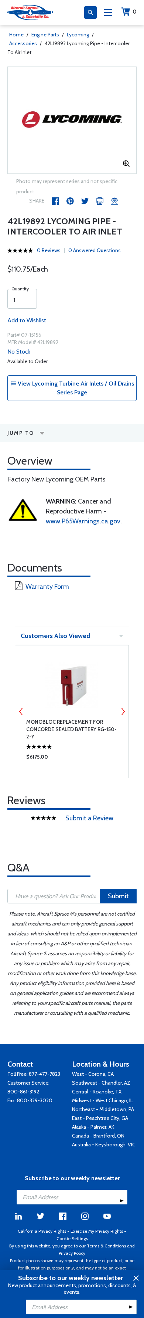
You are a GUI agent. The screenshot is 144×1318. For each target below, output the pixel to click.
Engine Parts (45, 34)
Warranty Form (47, 586)
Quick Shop (72, 758)
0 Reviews (49, 250)
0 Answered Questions (94, 250)
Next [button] (123, 711)
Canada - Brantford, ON (98, 1135)
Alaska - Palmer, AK (93, 1127)
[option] (72, 120)
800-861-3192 (23, 1091)
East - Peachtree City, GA (100, 1118)
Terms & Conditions (106, 1246)
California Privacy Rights (42, 1231)
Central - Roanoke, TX (96, 1091)
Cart (135, 11)
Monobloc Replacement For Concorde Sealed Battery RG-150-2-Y (71, 729)
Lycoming (78, 34)
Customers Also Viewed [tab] (55, 636)
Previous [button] (21, 711)
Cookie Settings (72, 1238)
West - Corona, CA (93, 1074)
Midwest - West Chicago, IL (102, 1100)
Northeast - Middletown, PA (103, 1109)
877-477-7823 (44, 1074)
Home (16, 34)
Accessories (23, 43)
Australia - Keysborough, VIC (104, 1144)
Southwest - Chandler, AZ (101, 1082)
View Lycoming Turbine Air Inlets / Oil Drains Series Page (75, 388)
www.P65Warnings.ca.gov (83, 521)
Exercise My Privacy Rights (97, 1231)
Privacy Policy (72, 1253)
